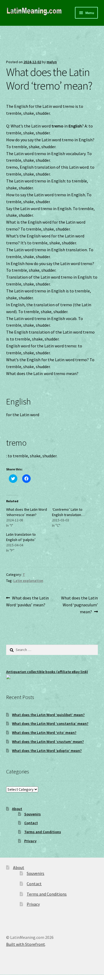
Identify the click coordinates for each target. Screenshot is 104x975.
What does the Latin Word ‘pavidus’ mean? (27, 601)
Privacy (30, 840)
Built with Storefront (25, 944)
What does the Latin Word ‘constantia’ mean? (50, 723)
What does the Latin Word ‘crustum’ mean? (48, 741)
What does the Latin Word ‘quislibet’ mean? (48, 714)
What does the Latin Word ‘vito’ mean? (44, 732)
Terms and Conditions (42, 831)
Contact (31, 822)
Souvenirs (32, 814)
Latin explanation (28, 580)
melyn (52, 61)
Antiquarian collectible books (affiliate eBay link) (47, 671)
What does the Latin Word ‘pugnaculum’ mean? (79, 604)
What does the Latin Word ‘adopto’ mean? (47, 750)
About (17, 808)
